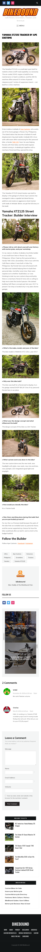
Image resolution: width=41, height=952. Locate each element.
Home (5, 930)
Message (8, 749)
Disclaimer (25, 930)
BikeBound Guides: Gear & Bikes (17, 900)
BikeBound (20, 924)
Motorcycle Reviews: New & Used (17, 904)
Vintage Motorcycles (25, 933)
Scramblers (19, 557)
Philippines (7, 557)
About (11, 930)
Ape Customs (25, 129)
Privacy (17, 930)
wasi (15, 690)
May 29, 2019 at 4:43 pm (20, 711)
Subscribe (25, 936)
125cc (6, 554)
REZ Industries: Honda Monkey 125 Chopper (25, 824)
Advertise (34, 930)
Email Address (10, 778)
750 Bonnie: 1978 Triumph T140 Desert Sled (24, 847)
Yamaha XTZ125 (20, 561)
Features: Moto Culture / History (17, 897)
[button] (20, 26)
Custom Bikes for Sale (13, 888)
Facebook (21, 543)
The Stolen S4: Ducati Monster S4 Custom (25, 836)
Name (7, 768)
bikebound (20, 581)
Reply (35, 693)
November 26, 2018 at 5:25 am (22, 693)
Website (8, 787)
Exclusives (30, 554)
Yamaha (6, 561)
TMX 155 (15, 142)
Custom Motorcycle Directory (16, 894)
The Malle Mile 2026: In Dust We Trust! (24, 858)
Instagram (29, 543)
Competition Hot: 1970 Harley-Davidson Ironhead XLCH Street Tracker (24, 870)
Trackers (30, 557)
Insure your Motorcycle (13, 891)
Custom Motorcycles (10, 933)
